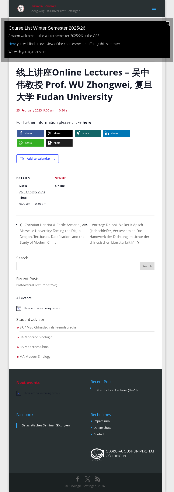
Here (12, 43)
